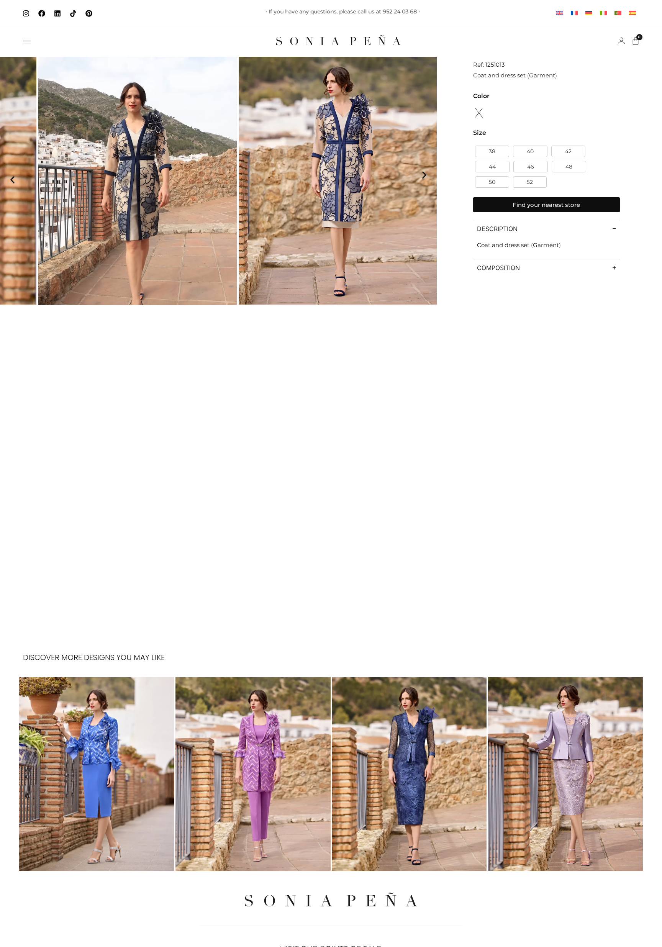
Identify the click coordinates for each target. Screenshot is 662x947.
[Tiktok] (73, 13)
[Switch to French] (574, 12)
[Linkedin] (57, 13)
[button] (26, 41)
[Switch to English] (559, 12)
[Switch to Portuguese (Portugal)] (618, 12)
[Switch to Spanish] (632, 12)
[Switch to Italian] (603, 12)
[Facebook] (42, 13)
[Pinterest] (89, 13)
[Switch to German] (589, 12)
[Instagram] (26, 13)
